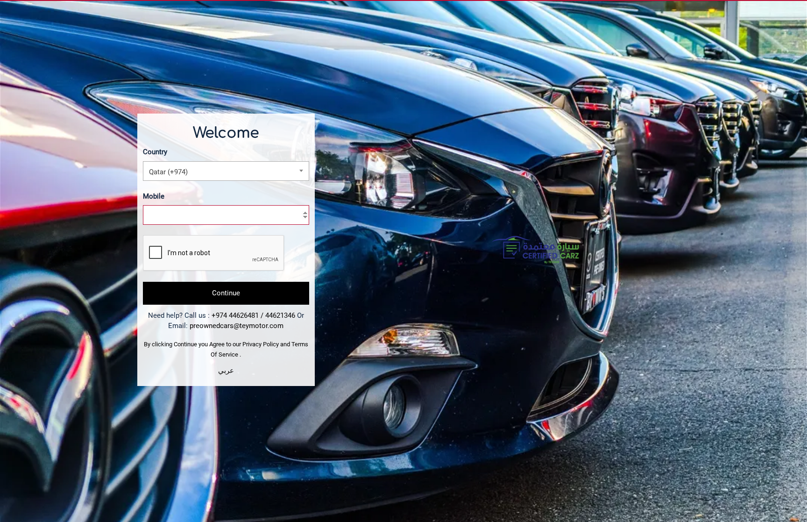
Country (155, 152)
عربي (226, 370)
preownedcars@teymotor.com (236, 326)
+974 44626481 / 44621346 (253, 315)
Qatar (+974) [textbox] (168, 172)
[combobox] (226, 171)
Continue (226, 293)
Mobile (153, 196)
